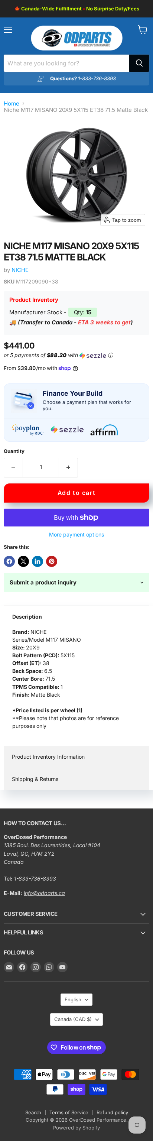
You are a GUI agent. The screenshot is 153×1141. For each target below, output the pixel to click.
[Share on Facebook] (9, 561)
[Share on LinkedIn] (37, 561)
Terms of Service (68, 1112)
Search (33, 1112)
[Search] (139, 63)
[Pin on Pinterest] (51, 561)
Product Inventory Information (48, 756)
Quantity (14, 451)
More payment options (76, 535)
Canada (73, 1019)
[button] (75, 355)
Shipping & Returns (35, 779)
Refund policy (112, 1112)
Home (11, 103)
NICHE (20, 269)
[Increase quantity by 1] (68, 467)
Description (27, 616)
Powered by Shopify (76, 1128)
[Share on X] (23, 561)
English (73, 999)
